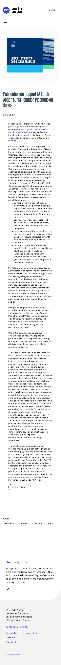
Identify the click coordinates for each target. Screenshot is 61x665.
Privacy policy (13, 655)
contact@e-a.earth (17, 627)
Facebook (11, 642)
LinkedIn (10, 638)
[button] (10, 524)
